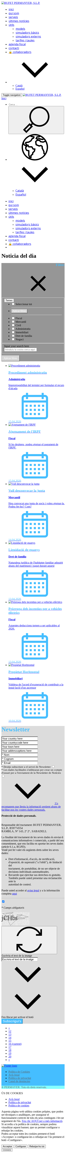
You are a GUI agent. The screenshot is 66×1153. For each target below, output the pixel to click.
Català (19, 85)
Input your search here (16, 346)
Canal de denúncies (19, 1081)
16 (14, 1043)
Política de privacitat (19, 1078)
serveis (13, 17)
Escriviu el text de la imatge (16, 955)
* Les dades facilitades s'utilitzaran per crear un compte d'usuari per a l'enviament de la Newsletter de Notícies (31, 771)
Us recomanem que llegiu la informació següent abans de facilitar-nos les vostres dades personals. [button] (31, 806)
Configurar (20, 1146)
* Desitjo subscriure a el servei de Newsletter (26, 766)
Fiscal (18, 318)
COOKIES (7, 1150)
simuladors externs (28, 36)
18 (9, 1050)
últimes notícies (19, 21)
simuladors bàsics (27, 33)
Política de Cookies (19, 1071)
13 (9, 1034)
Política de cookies (18, 1105)
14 (9, 1037)
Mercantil (20, 321)
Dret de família (23, 335)
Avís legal (14, 1074)
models (20, 29)
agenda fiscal (17, 44)
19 (9, 1053)
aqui (14, 893)
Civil (18, 325)
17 (9, 1047)
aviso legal (33, 890)
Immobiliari (21, 332)
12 (9, 1031)
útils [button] (11, 25)
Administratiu (22, 328)
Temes (9, 300)
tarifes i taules (25, 40)
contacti (14, 48)
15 (9, 1040)
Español (19, 88)
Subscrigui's (12, 1021)
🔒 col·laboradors (20, 52)
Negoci (19, 339)
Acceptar (7, 1146)
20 (9, 1056)
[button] (34, 82)
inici (11, 9)
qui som (14, 13)
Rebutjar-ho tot (36, 1146)
